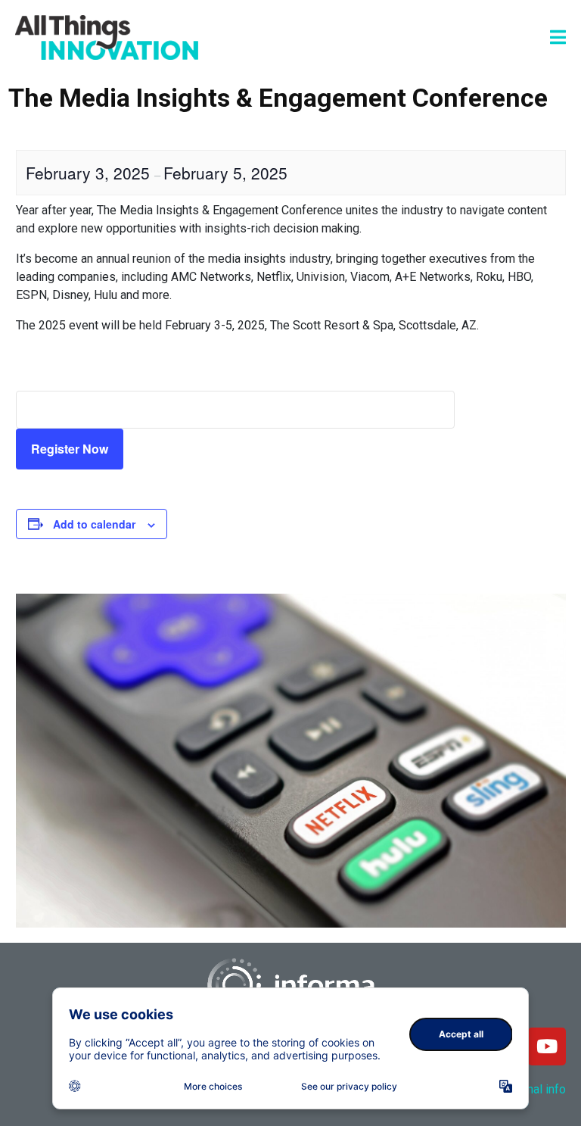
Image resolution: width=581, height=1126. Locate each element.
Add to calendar (94, 524)
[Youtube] (547, 1046)
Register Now (69, 448)
